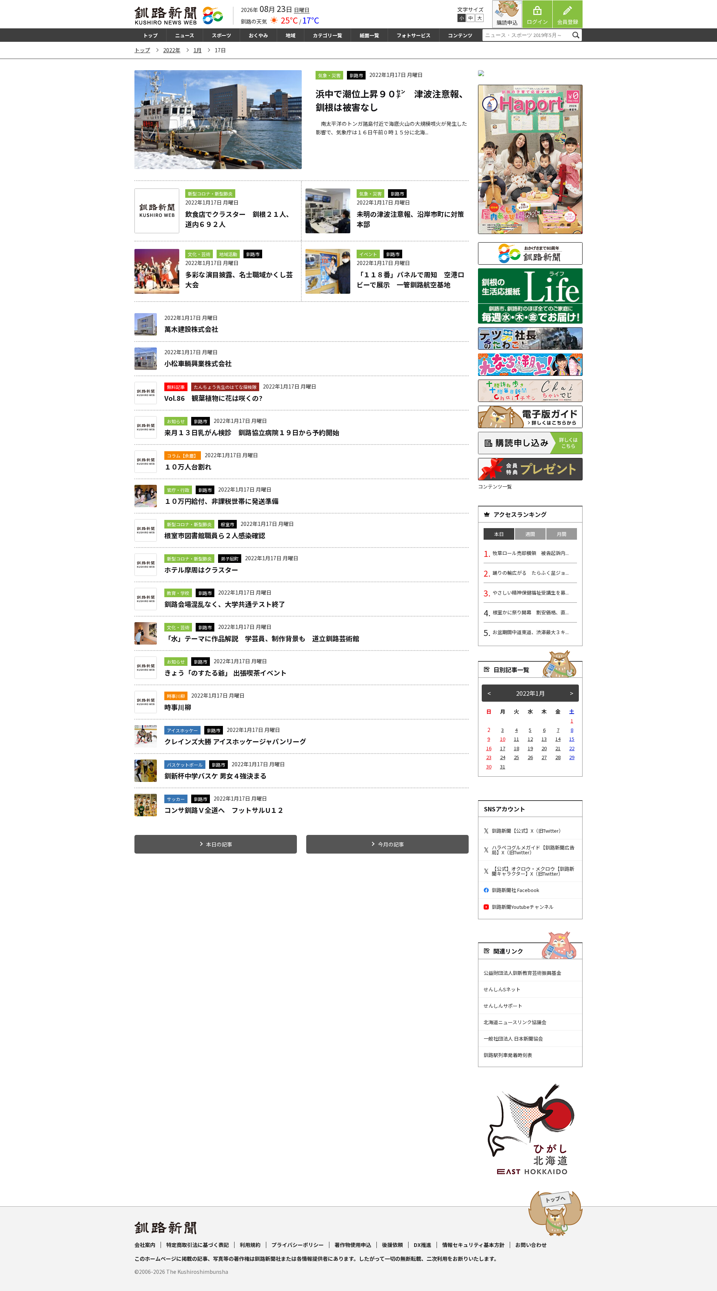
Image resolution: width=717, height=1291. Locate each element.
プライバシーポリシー (297, 1244)
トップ (150, 35)
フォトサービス (414, 35)
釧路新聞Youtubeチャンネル (523, 906)
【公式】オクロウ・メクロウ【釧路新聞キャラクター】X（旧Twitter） (533, 871)
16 (488, 748)
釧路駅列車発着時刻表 (508, 1054)
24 (502, 757)
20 (544, 748)
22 (571, 748)
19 (530, 748)
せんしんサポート (503, 1005)
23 (488, 757)
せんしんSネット (502, 989)
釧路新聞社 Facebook (515, 890)
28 (558, 757)
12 (530, 738)
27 (544, 757)
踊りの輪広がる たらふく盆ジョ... (531, 572)
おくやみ (258, 35)
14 (558, 738)
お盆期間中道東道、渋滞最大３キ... (531, 632)
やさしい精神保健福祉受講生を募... (531, 592)
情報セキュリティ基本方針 (473, 1244)
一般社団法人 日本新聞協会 (513, 1038)
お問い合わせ (531, 1244)
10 (502, 738)
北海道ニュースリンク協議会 (515, 1022)
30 (488, 766)
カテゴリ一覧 (327, 35)
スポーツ (221, 35)
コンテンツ (460, 35)
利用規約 (250, 1244)
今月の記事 (391, 844)
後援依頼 (392, 1244)
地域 (290, 35)
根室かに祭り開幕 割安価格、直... (531, 612)
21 (558, 748)
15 (571, 738)
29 (571, 757)
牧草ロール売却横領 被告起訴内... (531, 552)
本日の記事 (219, 844)
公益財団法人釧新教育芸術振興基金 (522, 972)
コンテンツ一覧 (495, 486)
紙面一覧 (369, 35)
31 (502, 766)
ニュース (184, 35)
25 (516, 757)
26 (530, 757)
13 (544, 738)
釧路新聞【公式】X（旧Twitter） (528, 830)
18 (516, 748)
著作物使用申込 (353, 1244)
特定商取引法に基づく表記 (197, 1244)
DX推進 (422, 1244)
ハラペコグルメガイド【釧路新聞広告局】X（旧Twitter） (533, 850)
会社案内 (144, 1244)
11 (516, 738)
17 (502, 748)
